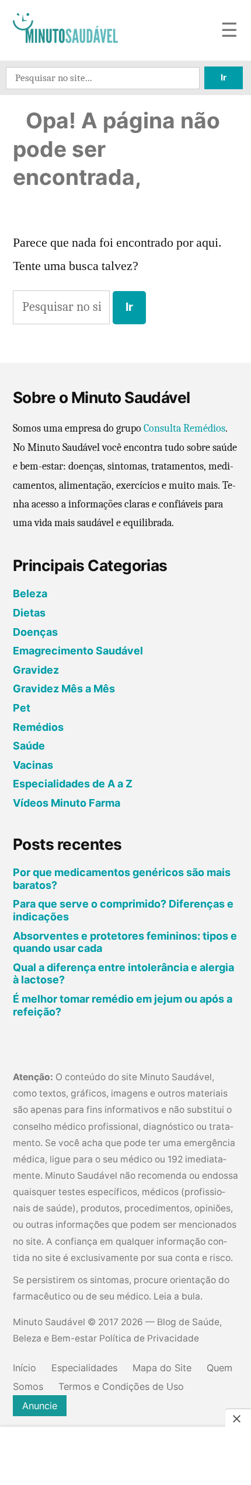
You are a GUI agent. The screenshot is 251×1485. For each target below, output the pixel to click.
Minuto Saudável (49, 1322)
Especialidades (84, 1368)
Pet (21, 708)
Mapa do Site (162, 1368)
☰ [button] (229, 31)
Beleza (30, 593)
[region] (125, 1457)
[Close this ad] (238, 1418)
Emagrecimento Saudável (78, 651)
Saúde (29, 746)
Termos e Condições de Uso (121, 1386)
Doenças (35, 632)
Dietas (29, 613)
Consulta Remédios (184, 428)
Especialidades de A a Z (73, 783)
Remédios (38, 727)
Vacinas (33, 765)
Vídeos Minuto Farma (66, 803)
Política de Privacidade (149, 1338)
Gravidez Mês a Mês (64, 688)
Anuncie (39, 1406)
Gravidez (36, 670)
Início (24, 1368)
